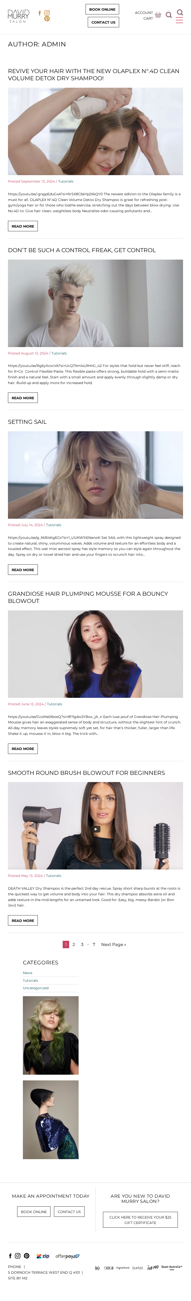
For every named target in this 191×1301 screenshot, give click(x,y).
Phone (15, 1266)
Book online (102, 9)
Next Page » (113, 944)
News (27, 973)
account (144, 12)
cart (148, 18)
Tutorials (65, 181)
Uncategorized (35, 988)
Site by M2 (17, 1278)
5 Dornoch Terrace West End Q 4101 (44, 1272)
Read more (23, 226)
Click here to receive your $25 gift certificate (140, 1220)
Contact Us (103, 22)
